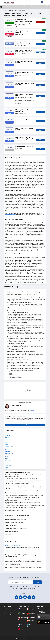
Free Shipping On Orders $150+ (24, 42)
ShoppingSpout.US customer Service (13, 550)
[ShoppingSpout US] (9, 2)
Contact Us (12, 612)
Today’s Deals (8, 562)
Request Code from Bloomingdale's (12, 545)
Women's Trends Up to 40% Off (24, 119)
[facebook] (21, 597)
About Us (12, 610)
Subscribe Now (25, 424)
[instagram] (33, 597)
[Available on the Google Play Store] (43, 621)
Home (5, 10)
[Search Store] (42, 2)
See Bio (32, 410)
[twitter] (16, 597)
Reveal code (40, 21)
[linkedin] (25, 597)
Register (38, 582)
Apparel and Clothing (12, 10)
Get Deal (40, 33)
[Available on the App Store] (43, 616)
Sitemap (5, 614)
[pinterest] (29, 597)
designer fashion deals (10, 214)
